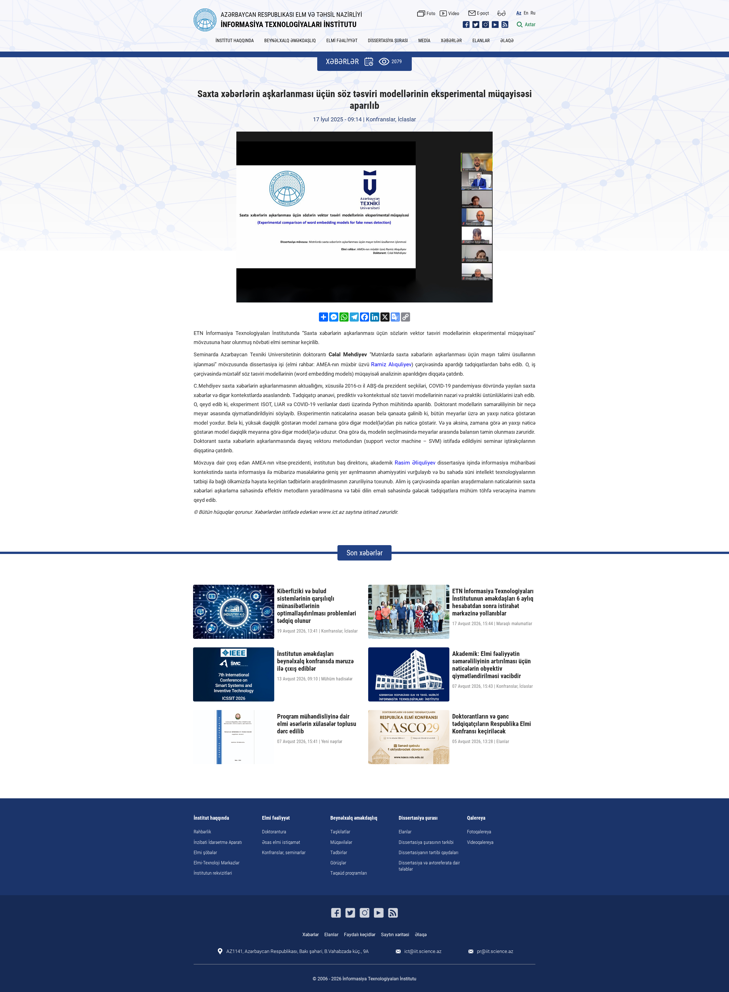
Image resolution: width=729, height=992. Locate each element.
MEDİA (424, 40)
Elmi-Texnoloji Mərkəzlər (216, 863)
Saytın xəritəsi (395, 934)
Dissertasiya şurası (418, 818)
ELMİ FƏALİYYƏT (341, 40)
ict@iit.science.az (422, 951)
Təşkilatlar (340, 831)
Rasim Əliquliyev (415, 462)
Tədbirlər (338, 852)
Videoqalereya (480, 842)
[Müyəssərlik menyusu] (501, 13)
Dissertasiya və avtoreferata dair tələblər (429, 866)
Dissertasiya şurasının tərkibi (426, 842)
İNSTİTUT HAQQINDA (235, 40)
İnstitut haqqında (211, 818)
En (526, 13)
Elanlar (405, 831)
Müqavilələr (341, 842)
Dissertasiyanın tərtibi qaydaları (428, 852)
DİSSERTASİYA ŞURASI (388, 40)
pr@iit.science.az (495, 951)
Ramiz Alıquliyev (391, 364)
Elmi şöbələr (205, 852)
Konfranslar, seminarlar (284, 852)
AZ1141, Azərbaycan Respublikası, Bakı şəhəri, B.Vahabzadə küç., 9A (297, 951)
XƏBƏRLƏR (451, 40)
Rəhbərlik (202, 831)
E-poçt (483, 13)
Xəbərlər (310, 934)
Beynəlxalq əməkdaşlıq (353, 818)
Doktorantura (274, 831)
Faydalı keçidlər (359, 934)
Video (453, 13)
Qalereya (476, 818)
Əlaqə (421, 934)
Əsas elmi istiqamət (281, 842)
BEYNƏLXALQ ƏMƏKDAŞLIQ (290, 40)
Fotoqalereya (479, 831)
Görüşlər (338, 863)
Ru (533, 13)
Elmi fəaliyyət (276, 818)
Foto (431, 13)
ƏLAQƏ (507, 40)
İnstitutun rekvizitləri (213, 873)
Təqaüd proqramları (348, 873)
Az (518, 13)
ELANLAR (481, 40)
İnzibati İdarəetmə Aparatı (218, 842)
